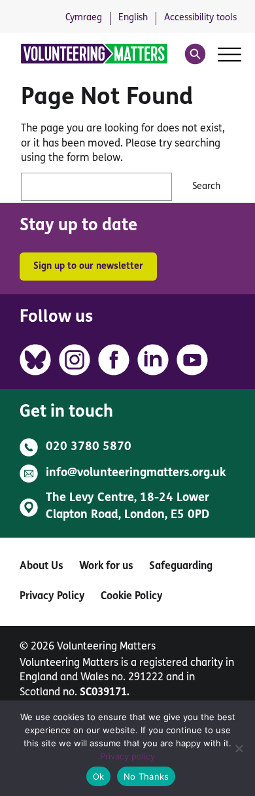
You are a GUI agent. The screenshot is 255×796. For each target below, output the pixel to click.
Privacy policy (127, 756)
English (133, 18)
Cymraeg (83, 18)
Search (206, 187)
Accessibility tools (200, 18)
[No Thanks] (238, 748)
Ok (99, 776)
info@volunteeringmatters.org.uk (136, 473)
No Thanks (146, 776)
